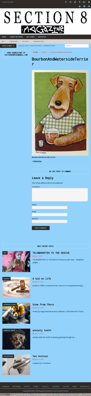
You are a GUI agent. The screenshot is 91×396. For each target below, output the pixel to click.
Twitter (27, 386)
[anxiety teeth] (16, 339)
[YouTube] (80, 6)
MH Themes (64, 391)
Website (35, 218)
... (39, 262)
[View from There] (16, 313)
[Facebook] (66, 2)
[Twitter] (75, 2)
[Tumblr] (80, 2)
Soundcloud (84, 386)
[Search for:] (77, 45)
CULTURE (25, 41)
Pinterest (55, 386)
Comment (36, 187)
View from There (43, 304)
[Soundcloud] (89, 6)
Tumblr (35, 386)
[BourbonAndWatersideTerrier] (60, 154)
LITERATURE (13, 41)
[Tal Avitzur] (16, 365)
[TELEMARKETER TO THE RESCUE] (16, 261)
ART (3, 41)
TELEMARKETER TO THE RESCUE (51, 252)
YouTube (66, 386)
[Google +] (84, 2)
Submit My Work (16, 37)
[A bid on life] (16, 287)
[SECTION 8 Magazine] (45, 33)
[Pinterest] (89, 2)
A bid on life (42, 278)
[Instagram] (70, 2)
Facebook (5, 386)
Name (34, 205)
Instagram (16, 386)
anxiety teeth (42, 330)
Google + (45, 386)
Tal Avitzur (40, 356)
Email (34, 211)
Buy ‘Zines (30, 37)
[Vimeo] (84, 6)
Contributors (38, 41)
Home (4, 37)
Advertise (42, 37)
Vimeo (74, 386)
